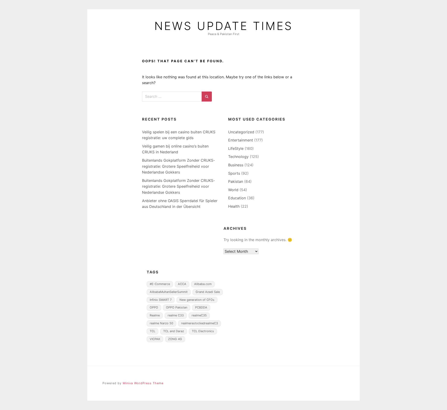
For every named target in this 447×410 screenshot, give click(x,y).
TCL (152, 331)
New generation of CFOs (196, 300)
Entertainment (240, 140)
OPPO (154, 307)
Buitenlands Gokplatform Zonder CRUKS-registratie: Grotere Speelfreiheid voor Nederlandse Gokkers (178, 166)
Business (235, 165)
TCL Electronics (203, 331)
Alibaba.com (203, 284)
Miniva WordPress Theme (143, 383)
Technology (238, 156)
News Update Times (223, 26)
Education (237, 198)
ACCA (182, 284)
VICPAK (155, 339)
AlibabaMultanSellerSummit (169, 292)
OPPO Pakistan (176, 307)
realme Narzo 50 (161, 323)
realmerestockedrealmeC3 (199, 323)
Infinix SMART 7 (161, 300)
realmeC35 (199, 315)
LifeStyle (236, 148)
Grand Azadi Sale (208, 292)
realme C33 (176, 315)
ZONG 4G (175, 339)
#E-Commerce (160, 284)
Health (234, 206)
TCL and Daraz (173, 331)
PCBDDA (201, 307)
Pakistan (235, 181)
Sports (234, 173)
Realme (155, 315)
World (233, 189)
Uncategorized (241, 132)
